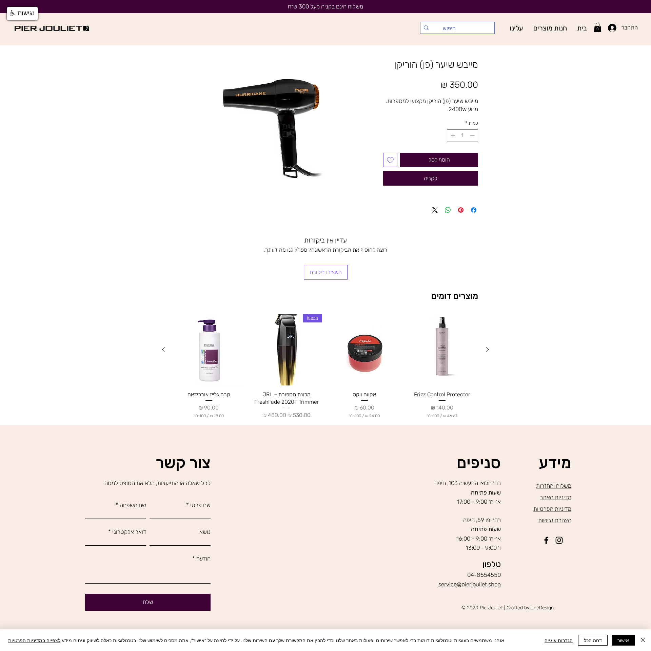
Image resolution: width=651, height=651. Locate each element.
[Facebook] (546, 540)
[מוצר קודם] (488, 349)
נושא (205, 532)
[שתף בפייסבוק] (474, 210)
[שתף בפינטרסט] (461, 210)
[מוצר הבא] (163, 349)
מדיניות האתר (555, 497)
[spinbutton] (462, 136)
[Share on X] (435, 210)
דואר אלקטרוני (129, 532)
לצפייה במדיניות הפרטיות (34, 640)
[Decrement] (473, 136)
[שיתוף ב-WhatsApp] (448, 210)
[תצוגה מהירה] (442, 349)
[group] (325, 367)
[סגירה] (643, 640)
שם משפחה (133, 505)
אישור (623, 640)
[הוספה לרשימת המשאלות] (390, 160)
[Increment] (452, 136)
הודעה (203, 559)
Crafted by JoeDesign (530, 608)
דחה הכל (593, 640)
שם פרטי (200, 505)
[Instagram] (559, 540)
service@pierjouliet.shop (469, 584)
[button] (550, 28)
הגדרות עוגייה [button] (559, 640)
